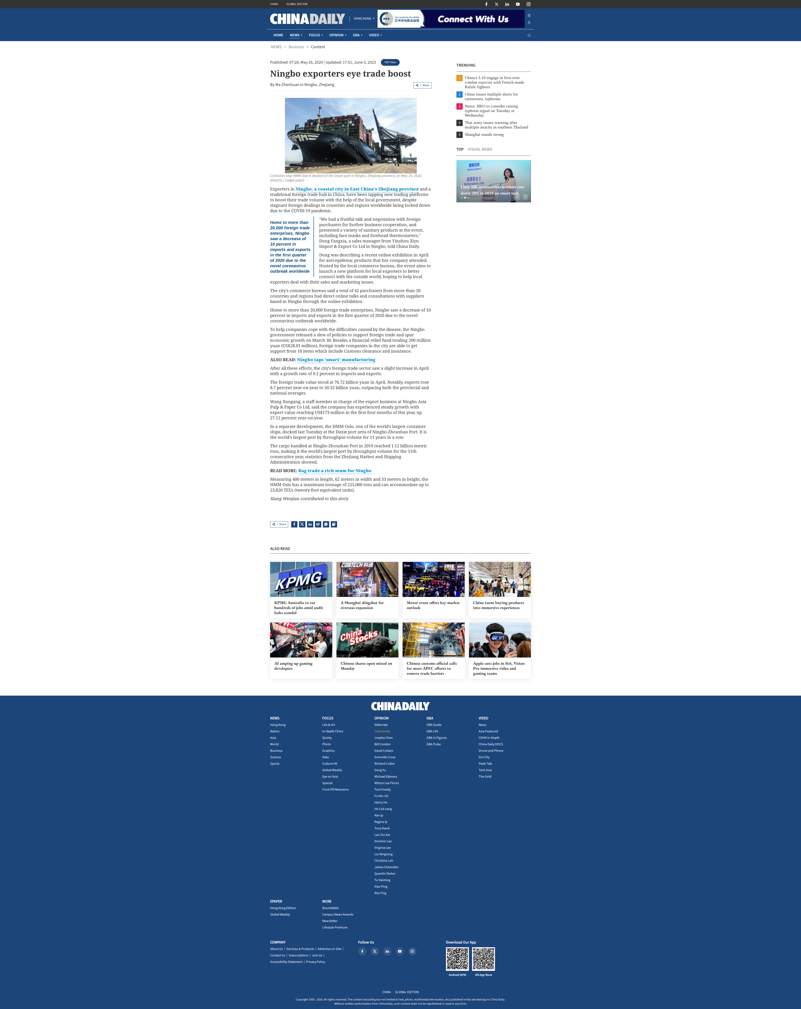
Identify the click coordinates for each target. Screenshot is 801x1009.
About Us (276, 949)
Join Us (317, 955)
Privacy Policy (315, 962)
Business (296, 47)
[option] (493, 181)
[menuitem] (362, 18)
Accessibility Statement (286, 962)
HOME (278, 35)
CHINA (274, 4)
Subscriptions (298, 955)
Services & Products (300, 949)
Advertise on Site (329, 949)
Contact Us (277, 955)
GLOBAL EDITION (296, 4)
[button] (462, 198)
